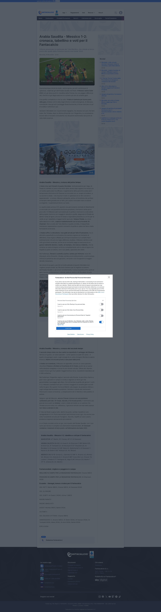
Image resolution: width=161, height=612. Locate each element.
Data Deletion (71, 334)
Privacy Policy (90, 334)
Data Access (80, 334)
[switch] (101, 304)
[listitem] (80, 300)
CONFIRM (68, 328)
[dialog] (80, 306)
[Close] (109, 277)
